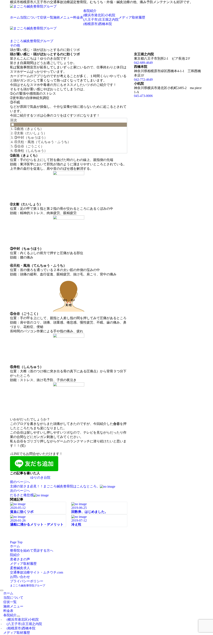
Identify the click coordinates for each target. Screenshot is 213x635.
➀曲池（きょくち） (28, 129)
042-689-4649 (143, 62)
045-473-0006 (143, 96)
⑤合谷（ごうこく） (29, 146)
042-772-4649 (143, 79)
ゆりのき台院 (40, 477)
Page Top (16, 542)
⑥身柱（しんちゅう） (30, 150)
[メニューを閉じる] (1, 590)
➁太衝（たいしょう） (30, 133)
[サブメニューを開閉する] (18, 616)
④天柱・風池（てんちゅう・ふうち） (42, 142)
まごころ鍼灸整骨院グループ (27, 585)
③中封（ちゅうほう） (30, 137)
